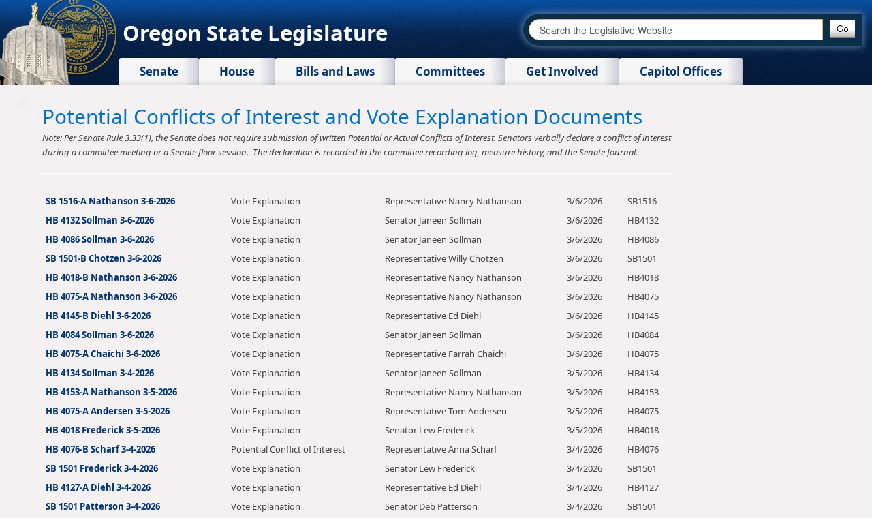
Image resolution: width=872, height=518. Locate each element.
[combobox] (676, 29)
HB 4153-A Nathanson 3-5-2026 (111, 392)
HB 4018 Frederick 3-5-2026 (103, 430)
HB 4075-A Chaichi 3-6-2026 (103, 354)
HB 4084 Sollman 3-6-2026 (100, 335)
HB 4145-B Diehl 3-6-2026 (98, 315)
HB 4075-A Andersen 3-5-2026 (108, 411)
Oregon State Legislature (255, 32)
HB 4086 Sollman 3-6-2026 (100, 239)
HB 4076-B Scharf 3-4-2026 (100, 449)
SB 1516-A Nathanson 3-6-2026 (110, 201)
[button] (842, 29)
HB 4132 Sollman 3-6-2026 (100, 220)
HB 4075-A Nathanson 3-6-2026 (111, 296)
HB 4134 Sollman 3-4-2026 (100, 373)
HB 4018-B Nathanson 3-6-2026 (111, 277)
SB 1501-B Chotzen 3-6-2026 (103, 258)
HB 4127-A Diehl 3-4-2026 (98, 487)
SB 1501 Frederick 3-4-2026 (102, 468)
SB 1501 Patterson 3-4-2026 (103, 506)
